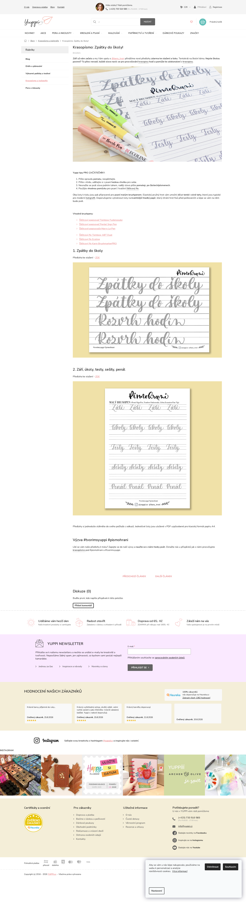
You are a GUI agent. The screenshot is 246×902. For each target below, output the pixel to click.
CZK (186, 7)
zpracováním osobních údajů (170, 657)
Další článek (163, 576)
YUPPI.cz (52, 874)
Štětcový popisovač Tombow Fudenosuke (100, 220)
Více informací (179, 871)
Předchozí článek (134, 576)
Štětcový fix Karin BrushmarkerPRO (98, 243)
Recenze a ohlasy (135, 827)
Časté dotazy (132, 819)
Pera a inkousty (33, 88)
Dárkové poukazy (85, 823)
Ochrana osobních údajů (88, 835)
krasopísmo (79, 550)
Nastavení (156, 890)
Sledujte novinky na (192, 833)
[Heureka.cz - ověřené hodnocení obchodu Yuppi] (33, 822)
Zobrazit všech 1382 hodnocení (196, 697)
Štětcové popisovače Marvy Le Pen (97, 228)
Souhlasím (230, 866)
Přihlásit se (139, 667)
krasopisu (143, 61)
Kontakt (60, 7)
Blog (52, 7)
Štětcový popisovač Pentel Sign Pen (98, 224)
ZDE (97, 257)
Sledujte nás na (189, 847)
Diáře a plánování (34, 66)
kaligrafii (90, 198)
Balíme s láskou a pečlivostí (90, 819)
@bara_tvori (118, 58)
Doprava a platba (40, 7)
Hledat (148, 21)
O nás (26, 7)
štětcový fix (133, 188)
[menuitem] (30, 33)
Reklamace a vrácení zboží (89, 831)
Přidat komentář (83, 605)
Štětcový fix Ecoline (89, 239)
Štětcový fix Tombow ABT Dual (95, 235)
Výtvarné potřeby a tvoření (38, 73)
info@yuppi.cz (185, 826)
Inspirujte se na (190, 840)
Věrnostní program (135, 823)
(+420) (118, 9)
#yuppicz (108, 740)
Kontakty (80, 839)
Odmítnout (212, 866)
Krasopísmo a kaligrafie (37, 80)
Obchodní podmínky (86, 827)
